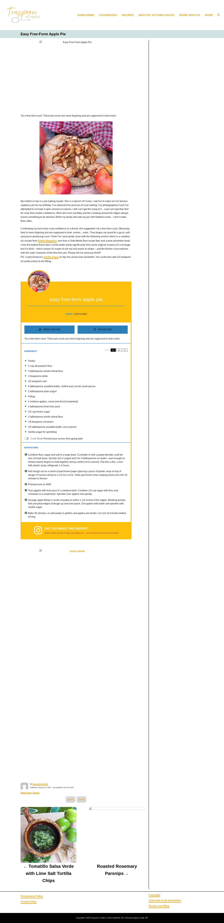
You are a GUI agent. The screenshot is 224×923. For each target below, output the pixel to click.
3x (125, 350)
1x (113, 350)
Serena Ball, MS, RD (40, 784)
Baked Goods (26, 792)
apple (71, 799)
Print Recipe (51, 329)
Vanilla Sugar (51, 257)
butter (81, 799)
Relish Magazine (47, 240)
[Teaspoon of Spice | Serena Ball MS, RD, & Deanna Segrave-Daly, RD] (30, 15)
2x (119, 350)
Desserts (35, 792)
